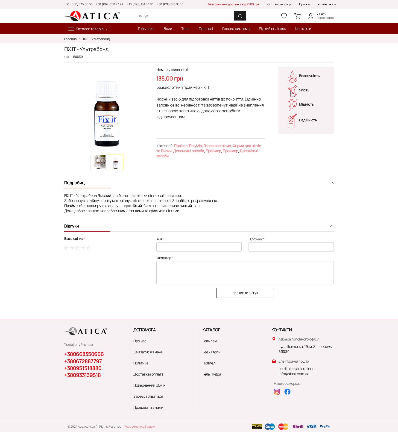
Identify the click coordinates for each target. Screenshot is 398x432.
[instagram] (277, 392)
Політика (140, 363)
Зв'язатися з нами (148, 352)
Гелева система (217, 145)
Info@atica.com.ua (293, 373)
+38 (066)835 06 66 (78, 4)
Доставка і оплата (148, 374)
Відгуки (71, 226)
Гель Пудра (211, 374)
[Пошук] (240, 16)
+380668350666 (84, 354)
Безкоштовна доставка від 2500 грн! (234, 4)
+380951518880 (82, 368)
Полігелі (209, 363)
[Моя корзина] (297, 16)
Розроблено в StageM (140, 426)
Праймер (213, 150)
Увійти (321, 14)
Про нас (305, 4)
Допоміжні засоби (188, 150)
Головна (70, 39)
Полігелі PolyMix (188, 145)
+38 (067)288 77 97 (109, 4)
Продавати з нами (148, 407)
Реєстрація (325, 17)
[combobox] (183, 15)
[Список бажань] (284, 16)
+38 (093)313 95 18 (170, 4)
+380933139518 (82, 375)
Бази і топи (211, 352)
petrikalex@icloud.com (296, 368)
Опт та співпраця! (279, 4)
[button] (98, 162)
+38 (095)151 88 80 (140, 4)
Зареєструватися (148, 396)
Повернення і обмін (149, 385)
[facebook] (287, 392)
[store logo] (92, 15)
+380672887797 (83, 361)
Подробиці (74, 182)
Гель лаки (210, 340)
